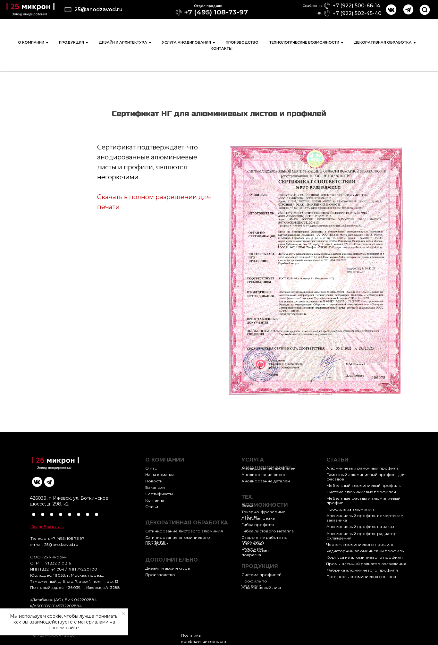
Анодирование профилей (268, 468)
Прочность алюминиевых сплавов (361, 576)
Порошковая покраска (255, 552)
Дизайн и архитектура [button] (123, 42)
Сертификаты (159, 493)
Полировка (157, 543)
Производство (242, 42)
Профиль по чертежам (254, 583)
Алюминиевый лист (261, 587)
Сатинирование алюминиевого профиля (177, 539)
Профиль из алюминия (350, 509)
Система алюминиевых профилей (361, 491)
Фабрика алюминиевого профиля (362, 570)
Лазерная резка (258, 518)
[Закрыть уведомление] (123, 613)
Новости (154, 481)
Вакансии (155, 487)
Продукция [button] (71, 42)
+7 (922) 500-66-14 (356, 6)
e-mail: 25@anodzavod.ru (54, 544)
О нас (151, 468)
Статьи (151, 506)
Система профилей (261, 574)
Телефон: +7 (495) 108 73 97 (57, 538)
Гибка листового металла (267, 531)
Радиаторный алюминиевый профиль (365, 550)
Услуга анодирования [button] (186, 42)
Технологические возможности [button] (304, 42)
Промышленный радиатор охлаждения (366, 563)
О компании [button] (31, 42)
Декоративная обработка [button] (383, 42)
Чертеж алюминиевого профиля (360, 544)
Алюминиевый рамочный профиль (362, 468)
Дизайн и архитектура (167, 568)
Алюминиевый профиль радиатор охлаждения (361, 535)
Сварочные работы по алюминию (264, 539)
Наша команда (159, 474)
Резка (247, 505)
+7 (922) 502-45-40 (357, 13)
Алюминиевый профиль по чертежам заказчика (364, 517)
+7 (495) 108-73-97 (216, 12)
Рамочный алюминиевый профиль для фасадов (366, 476)
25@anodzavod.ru (98, 9)
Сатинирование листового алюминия (184, 531)
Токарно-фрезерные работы (263, 514)
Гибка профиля (257, 524)
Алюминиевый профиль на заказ (360, 526)
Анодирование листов (264, 474)
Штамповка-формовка (253, 546)
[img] (30, 9)
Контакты (221, 48)
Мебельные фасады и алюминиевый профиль (363, 500)
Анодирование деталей (265, 481)
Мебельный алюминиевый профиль (363, 485)
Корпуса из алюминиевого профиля (364, 557)
